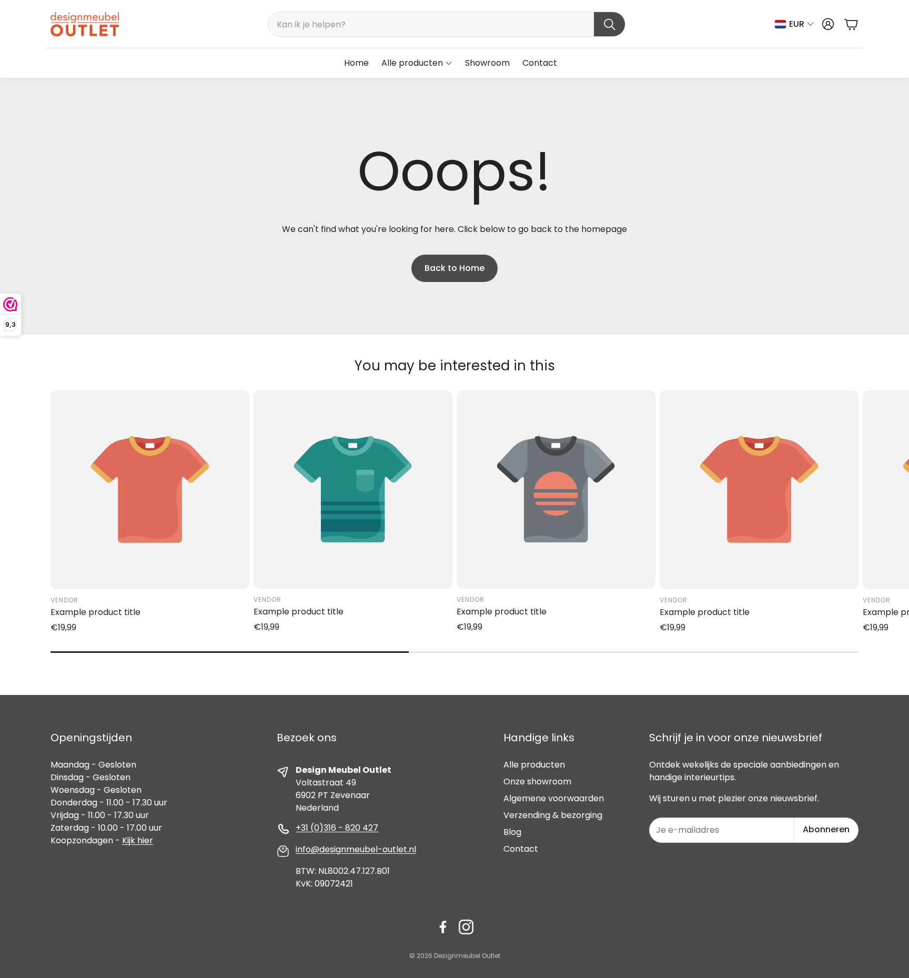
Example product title (95, 612)
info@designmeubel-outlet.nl (356, 849)
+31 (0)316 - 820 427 (337, 828)
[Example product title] (149, 489)
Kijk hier (137, 840)
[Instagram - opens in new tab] (466, 927)
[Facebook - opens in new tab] (443, 927)
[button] (446, 24)
